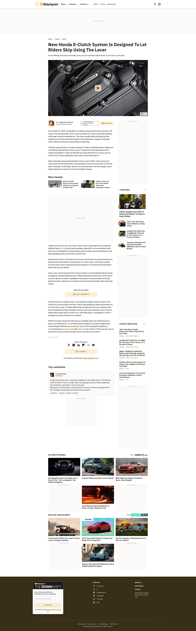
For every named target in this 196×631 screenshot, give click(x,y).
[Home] (49, 4)
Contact (138, 589)
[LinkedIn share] (78, 345)
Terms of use (114, 624)
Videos (96, 4)
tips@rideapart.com (90, 358)
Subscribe (48, 605)
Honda (57, 39)
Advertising (139, 586)
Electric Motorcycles (132, 347)
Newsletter (112, 4)
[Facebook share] (69, 345)
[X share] (73, 345)
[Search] (155, 4)
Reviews (73, 4)
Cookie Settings (103, 624)
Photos (103, 4)
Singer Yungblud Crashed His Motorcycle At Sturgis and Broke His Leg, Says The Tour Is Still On (132, 353)
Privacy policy (82, 624)
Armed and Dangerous (132, 336)
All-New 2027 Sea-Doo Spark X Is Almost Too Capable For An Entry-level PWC (132, 364)
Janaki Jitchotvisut (66, 122)
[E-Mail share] (93, 345)
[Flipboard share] (83, 345)
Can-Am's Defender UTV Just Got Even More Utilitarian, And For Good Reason (132, 375)
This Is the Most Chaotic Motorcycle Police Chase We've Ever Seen (131, 331)
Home (50, 39)
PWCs (128, 368)
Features (83, 4)
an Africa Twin (68, 329)
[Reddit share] (88, 345)
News (63, 4)
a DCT (80, 329)
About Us (138, 582)
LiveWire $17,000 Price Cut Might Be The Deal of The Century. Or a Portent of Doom (132, 342)
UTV (127, 379)
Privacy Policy (51, 609)
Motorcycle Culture (132, 358)
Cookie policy (92, 624)
